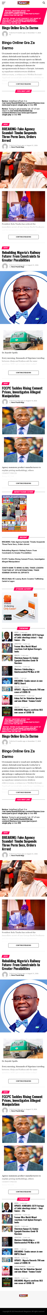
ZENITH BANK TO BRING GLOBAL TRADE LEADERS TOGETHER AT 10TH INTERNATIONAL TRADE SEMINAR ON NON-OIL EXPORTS (23, 570)
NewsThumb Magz (17, 147)
